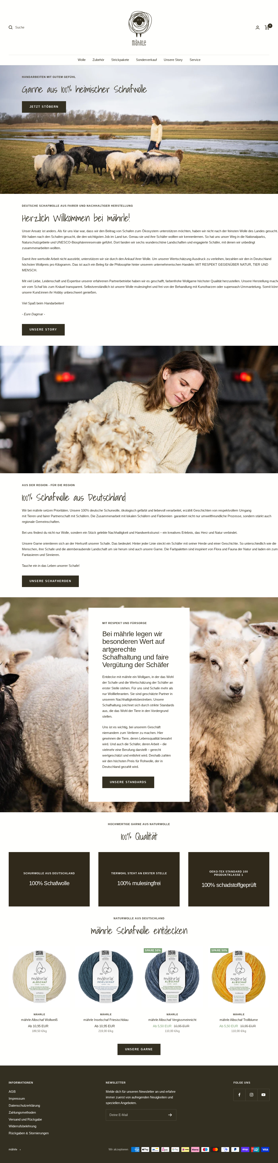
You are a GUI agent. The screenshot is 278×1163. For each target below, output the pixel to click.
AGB (12, 1091)
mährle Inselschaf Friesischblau (105, 1020)
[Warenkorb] (267, 27)
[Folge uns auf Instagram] (251, 1095)
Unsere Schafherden (50, 581)
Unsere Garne (139, 1049)
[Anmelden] (258, 27)
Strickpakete (120, 60)
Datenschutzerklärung (24, 1105)
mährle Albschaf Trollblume (239, 1020)
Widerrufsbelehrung (22, 1126)
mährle (39, 1014)
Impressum (17, 1098)
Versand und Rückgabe (25, 1119)
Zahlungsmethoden (22, 1112)
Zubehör (98, 60)
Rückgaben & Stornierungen (29, 1133)
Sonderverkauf (146, 60)
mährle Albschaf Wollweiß (39, 1020)
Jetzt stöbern (44, 106)
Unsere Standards (128, 782)
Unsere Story (173, 60)
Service (195, 60)
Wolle (82, 60)
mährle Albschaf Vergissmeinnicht (172, 1020)
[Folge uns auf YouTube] (263, 1095)
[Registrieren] (170, 1114)
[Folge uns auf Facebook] (239, 1095)
